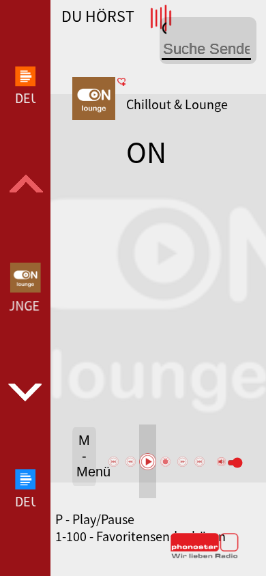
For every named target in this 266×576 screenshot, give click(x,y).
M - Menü (86, 456)
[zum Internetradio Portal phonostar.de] (205, 555)
